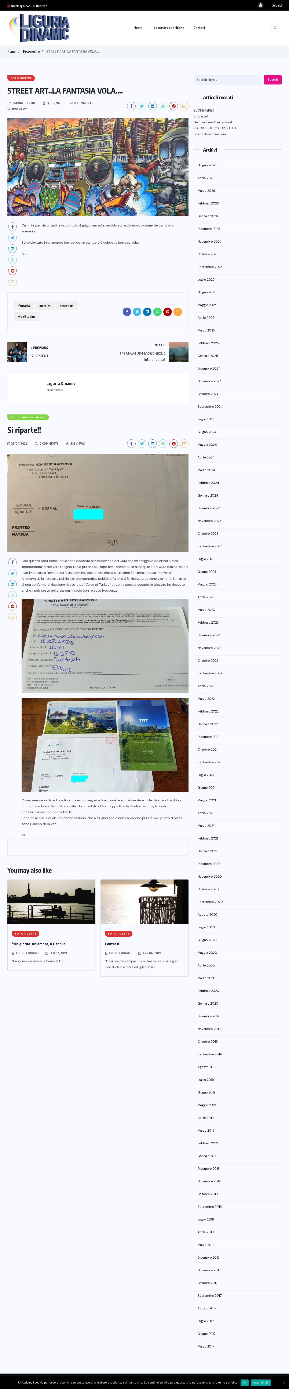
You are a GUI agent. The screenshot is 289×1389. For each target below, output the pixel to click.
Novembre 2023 (209, 521)
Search (273, 79)
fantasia (24, 306)
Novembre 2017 (209, 1270)
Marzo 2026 (206, 191)
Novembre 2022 (209, 648)
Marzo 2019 (206, 1130)
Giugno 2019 (207, 1092)
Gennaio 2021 (207, 851)
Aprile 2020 (206, 965)
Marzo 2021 (206, 826)
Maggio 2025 (207, 305)
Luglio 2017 (206, 1321)
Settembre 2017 (210, 1296)
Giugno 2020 (207, 940)
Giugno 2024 (207, 432)
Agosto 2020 (207, 915)
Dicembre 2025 (209, 229)
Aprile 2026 (206, 178)
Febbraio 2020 (208, 991)
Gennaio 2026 (208, 216)
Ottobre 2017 (208, 1283)
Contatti (200, 28)
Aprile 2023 (206, 597)
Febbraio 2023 (208, 622)
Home (137, 28)
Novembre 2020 (210, 876)
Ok (244, 1382)
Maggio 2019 (207, 1105)
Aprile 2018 (206, 1232)
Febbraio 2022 (208, 711)
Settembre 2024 (210, 407)
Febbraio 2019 (208, 1143)
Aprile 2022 (206, 686)
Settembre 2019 (210, 1054)
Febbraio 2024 (208, 483)
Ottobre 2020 (208, 889)
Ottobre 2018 (208, 1194)
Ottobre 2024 (208, 394)
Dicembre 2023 (209, 508)
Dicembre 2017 (209, 1257)
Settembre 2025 (210, 267)
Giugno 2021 (206, 788)
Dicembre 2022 (209, 635)
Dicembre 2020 (209, 864)
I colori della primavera (210, 134)
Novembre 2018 (209, 1181)
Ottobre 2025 (208, 254)
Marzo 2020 (206, 978)
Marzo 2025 (206, 330)
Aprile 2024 (206, 457)
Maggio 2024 (207, 445)
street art (67, 306)
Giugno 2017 (207, 1334)
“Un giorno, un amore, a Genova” (39, 943)
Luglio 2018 (206, 1219)
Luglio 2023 (206, 559)
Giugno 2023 (207, 572)
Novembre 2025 (209, 241)
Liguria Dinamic (28, 953)
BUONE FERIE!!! (204, 110)
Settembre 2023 (210, 546)
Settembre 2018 (210, 1207)
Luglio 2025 (206, 280)
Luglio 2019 (206, 1080)
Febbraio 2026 (208, 203)
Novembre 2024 (210, 381)
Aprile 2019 (206, 1118)
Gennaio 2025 (208, 356)
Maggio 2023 (207, 584)
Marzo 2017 (206, 1346)
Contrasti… (114, 943)
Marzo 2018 (206, 1245)
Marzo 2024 (206, 470)
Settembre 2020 (210, 902)
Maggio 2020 (207, 953)
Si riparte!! (201, 116)
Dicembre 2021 (208, 737)
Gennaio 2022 (208, 724)
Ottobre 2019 (208, 1042)
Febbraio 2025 (208, 343)
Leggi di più (261, 1382)
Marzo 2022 (206, 699)
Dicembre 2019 (209, 1016)
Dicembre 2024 (209, 368)
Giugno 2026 (207, 165)
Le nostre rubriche (168, 28)
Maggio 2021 (207, 800)
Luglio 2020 (206, 927)
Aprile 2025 (206, 318)
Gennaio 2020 (208, 1003)
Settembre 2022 (210, 673)
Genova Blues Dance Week (51, 6)
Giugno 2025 (207, 292)
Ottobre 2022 (208, 661)
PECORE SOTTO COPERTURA (215, 128)
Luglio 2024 (206, 419)
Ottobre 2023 (208, 534)
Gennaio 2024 (208, 495)
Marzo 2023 (206, 610)
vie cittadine (27, 316)
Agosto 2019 (207, 1067)
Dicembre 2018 (209, 1169)
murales (45, 306)
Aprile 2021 (205, 813)
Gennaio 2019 (207, 1156)
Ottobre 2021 (207, 749)
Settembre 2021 (210, 762)
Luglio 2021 (206, 775)
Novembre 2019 (209, 1029)
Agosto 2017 (207, 1308)
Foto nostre (31, 51)
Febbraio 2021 (208, 838)
